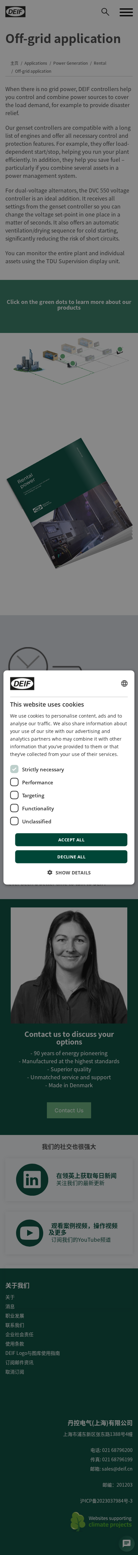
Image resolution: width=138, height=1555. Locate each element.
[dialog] (68, 777)
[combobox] (124, 683)
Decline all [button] (71, 857)
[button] (69, 872)
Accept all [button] (71, 840)
